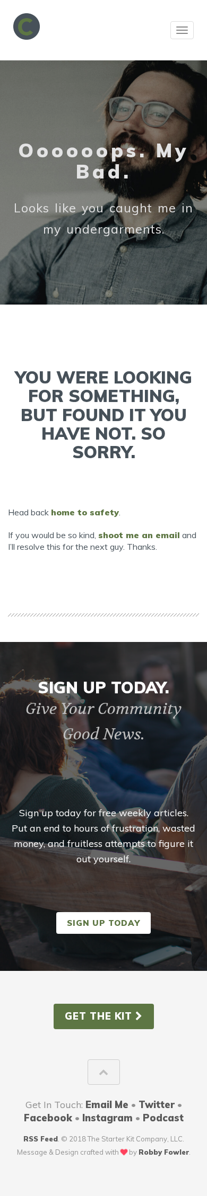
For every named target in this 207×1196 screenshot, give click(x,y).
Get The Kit (100, 1016)
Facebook (48, 1118)
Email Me (106, 1105)
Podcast (163, 1118)
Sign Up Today (103, 923)
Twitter (157, 1105)
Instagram (107, 1118)
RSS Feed (40, 1139)
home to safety (85, 512)
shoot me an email (139, 535)
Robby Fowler (164, 1152)
